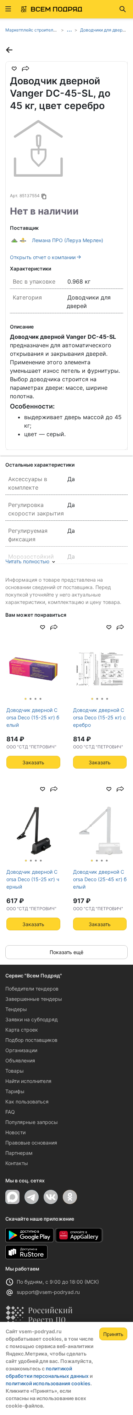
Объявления (20, 1060)
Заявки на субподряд (31, 1019)
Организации (21, 1050)
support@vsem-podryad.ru (48, 1292)
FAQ (10, 1112)
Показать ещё (66, 952)
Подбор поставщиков (31, 1040)
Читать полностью (27, 561)
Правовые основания (31, 1143)
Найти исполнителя (28, 1081)
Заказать (33, 762)
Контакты (16, 1163)
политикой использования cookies (48, 1383)
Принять (113, 1334)
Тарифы (14, 1091)
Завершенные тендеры (33, 999)
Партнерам (19, 1153)
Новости (15, 1132)
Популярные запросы (31, 1122)
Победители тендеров (32, 989)
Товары (14, 1071)
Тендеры (16, 1009)
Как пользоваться (27, 1102)
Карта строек (21, 1030)
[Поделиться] (25, 68)
